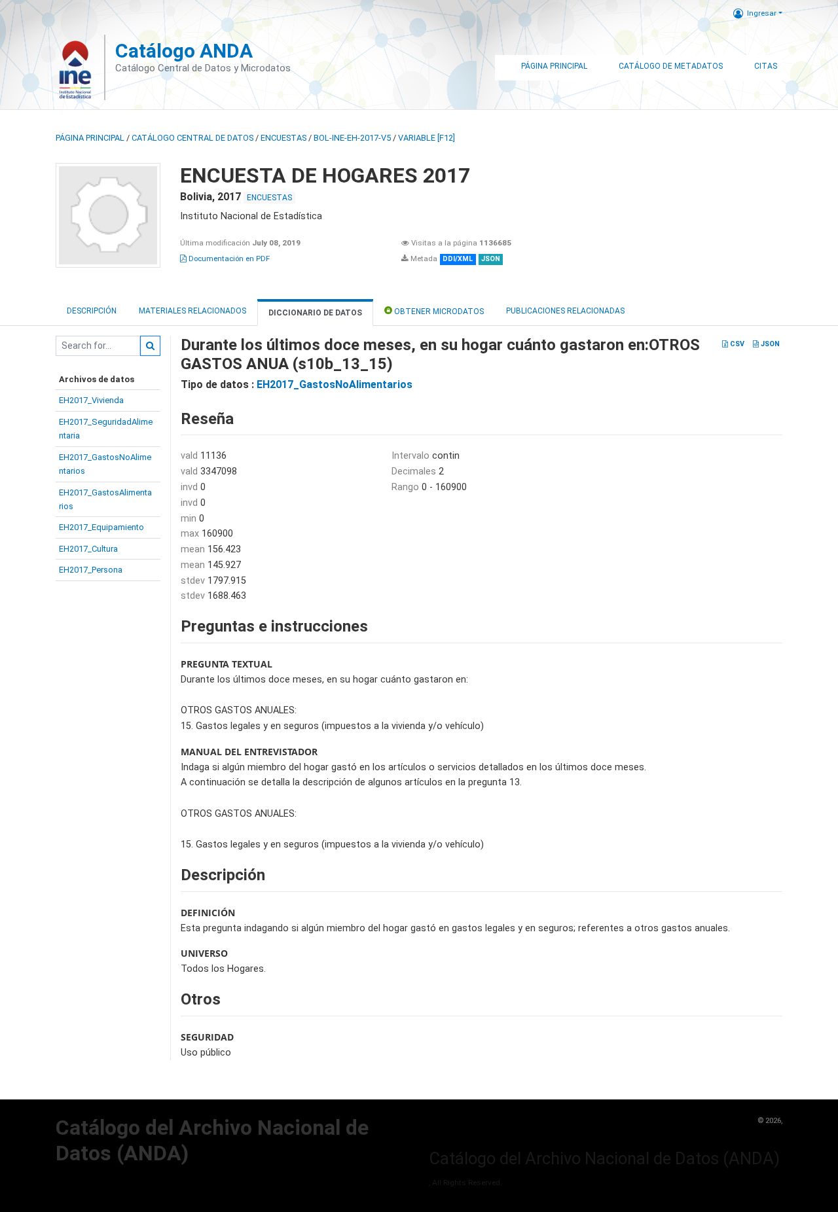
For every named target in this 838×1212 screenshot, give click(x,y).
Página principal (90, 138)
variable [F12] (426, 138)
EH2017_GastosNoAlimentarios (334, 384)
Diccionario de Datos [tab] (315, 312)
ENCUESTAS (283, 138)
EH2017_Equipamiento (101, 527)
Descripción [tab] (92, 310)
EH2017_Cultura (88, 549)
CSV (736, 344)
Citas (765, 66)
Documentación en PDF (228, 258)
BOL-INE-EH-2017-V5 (352, 138)
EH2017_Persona (90, 570)
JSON (769, 344)
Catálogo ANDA (184, 50)
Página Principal (554, 66)
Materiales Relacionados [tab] (192, 310)
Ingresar (761, 13)
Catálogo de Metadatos (671, 66)
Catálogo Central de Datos (192, 138)
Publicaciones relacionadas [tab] (565, 310)
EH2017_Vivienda (91, 400)
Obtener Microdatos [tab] (438, 311)
